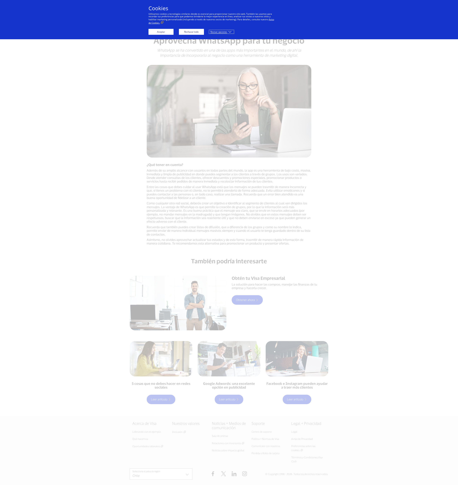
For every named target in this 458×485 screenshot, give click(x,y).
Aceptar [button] (161, 31)
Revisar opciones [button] (218, 31)
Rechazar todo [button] (191, 31)
